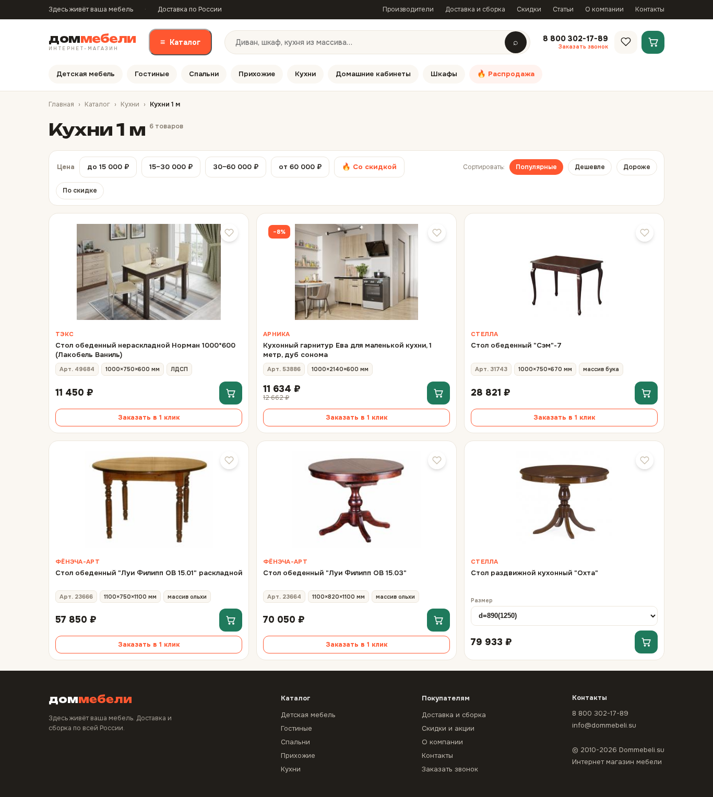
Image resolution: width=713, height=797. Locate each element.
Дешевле (590, 167)
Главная (61, 104)
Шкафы (444, 73)
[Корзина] (652, 41)
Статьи (563, 9)
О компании (604, 9)
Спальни (204, 73)
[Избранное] (625, 41)
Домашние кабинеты (373, 73)
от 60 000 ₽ (300, 166)
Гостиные (152, 73)
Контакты (649, 9)
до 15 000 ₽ (108, 166)
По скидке (80, 190)
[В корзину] (230, 393)
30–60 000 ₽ (235, 166)
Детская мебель (85, 73)
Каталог (180, 42)
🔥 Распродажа (505, 73)
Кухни (305, 73)
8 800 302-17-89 (600, 713)
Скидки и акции (448, 728)
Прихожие (257, 73)
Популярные (536, 167)
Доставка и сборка (475, 9)
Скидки (529, 9)
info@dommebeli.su (604, 725)
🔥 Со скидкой (369, 166)
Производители (408, 9)
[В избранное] (229, 233)
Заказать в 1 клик (149, 417)
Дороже (636, 167)
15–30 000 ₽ (171, 166)
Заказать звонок (450, 769)
